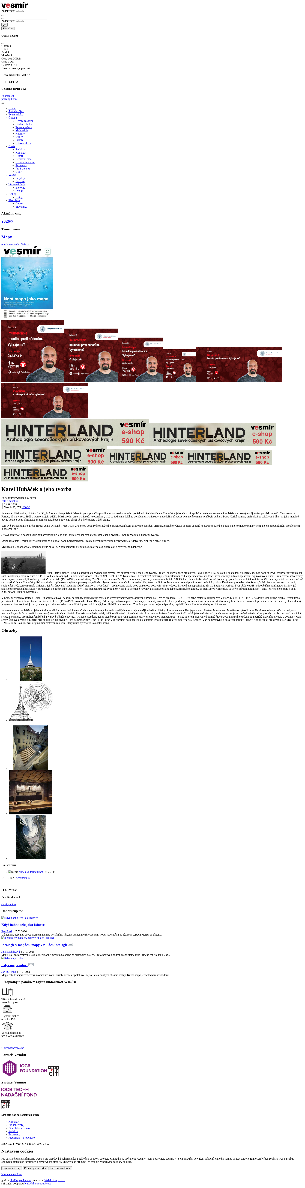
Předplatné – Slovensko (21, 1137)
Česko (19, 203)
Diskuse (20, 181)
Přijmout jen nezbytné (35, 1168)
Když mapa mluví (14, 965)
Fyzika (19, 190)
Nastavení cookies (11, 1174)
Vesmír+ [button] (13, 174)
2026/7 (7, 221)
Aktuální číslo (16, 111)
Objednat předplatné (12, 1047)
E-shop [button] (12, 193)
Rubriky (20, 133)
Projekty (20, 178)
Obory (19, 136)
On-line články (24, 124)
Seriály (19, 139)
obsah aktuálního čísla (15, 244)
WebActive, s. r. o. (54, 1180)
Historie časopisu (25, 162)
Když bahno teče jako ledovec (22, 925)
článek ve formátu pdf (31, 871)
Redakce (20, 149)
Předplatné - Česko (19, 1128)
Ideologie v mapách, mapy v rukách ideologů (34, 945)
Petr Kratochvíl (9, 500)
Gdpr (18, 171)
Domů (12, 108)
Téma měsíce (15, 114)
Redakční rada (24, 158)
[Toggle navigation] (2, 103)
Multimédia (22, 130)
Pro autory (21, 165)
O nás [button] (11, 146)
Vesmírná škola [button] (16, 184)
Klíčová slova (23, 143)
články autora (8, 904)
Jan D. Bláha (8, 971)
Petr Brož (6, 931)
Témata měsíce (24, 127)
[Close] (2, 43)
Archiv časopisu (25, 120)
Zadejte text (7, 10)
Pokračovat (7, 95)
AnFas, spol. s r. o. (20, 1180)
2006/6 (26, 507)
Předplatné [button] (14, 200)
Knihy (19, 197)
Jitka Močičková (10, 951)
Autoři (19, 155)
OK (4, 24)
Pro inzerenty (23, 168)
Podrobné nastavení (60, 1168)
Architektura (23, 877)
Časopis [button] (12, 117)
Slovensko (21, 206)
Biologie (20, 187)
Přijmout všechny (12, 1168)
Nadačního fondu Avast (37, 1183)
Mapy (6, 237)
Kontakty (21, 152)
